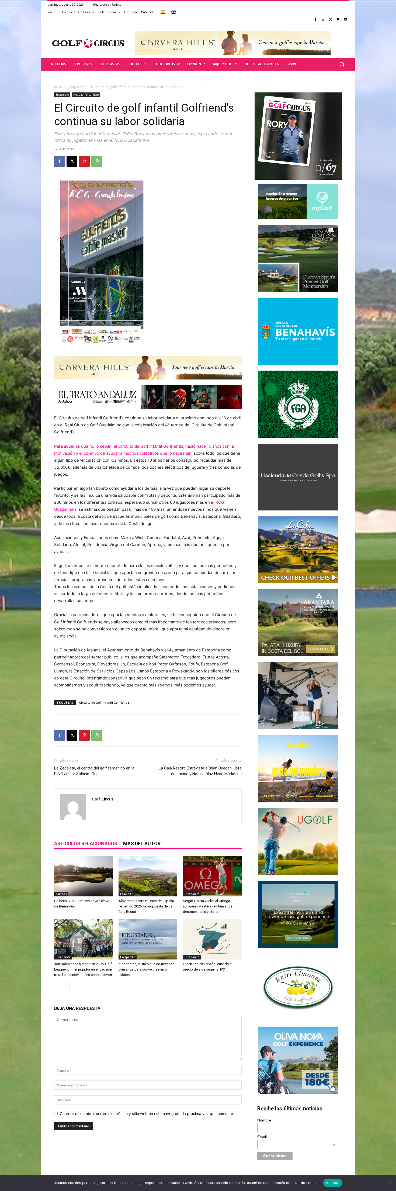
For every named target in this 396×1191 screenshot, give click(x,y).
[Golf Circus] (88, 43)
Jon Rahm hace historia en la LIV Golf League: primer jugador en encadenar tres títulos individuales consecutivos (83, 969)
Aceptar (333, 1182)
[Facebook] (315, 20)
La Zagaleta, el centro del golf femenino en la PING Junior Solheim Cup (94, 771)
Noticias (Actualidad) (86, 94)
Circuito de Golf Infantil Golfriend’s (104, 702)
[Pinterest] (84, 161)
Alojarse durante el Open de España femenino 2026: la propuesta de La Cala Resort (146, 906)
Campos (61, 894)
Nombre (264, 1120)
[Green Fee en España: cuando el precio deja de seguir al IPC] (212, 939)
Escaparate (75, 87)
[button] (341, 64)
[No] (389, 1183)
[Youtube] (345, 20)
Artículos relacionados (85, 843)
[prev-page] (57, 985)
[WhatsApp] (96, 161)
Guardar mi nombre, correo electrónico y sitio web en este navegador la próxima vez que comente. (147, 1113)
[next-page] (66, 985)
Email (296, 1137)
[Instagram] (323, 20)
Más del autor (142, 843)
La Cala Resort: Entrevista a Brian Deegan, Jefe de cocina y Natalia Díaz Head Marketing (200, 771)
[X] (331, 20)
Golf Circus (103, 799)
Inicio (58, 87)
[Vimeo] (338, 20)
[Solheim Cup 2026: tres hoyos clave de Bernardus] (83, 876)
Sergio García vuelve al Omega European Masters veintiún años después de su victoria (207, 906)
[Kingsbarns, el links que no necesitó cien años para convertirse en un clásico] (148, 939)
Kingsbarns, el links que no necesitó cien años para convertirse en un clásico (147, 969)
